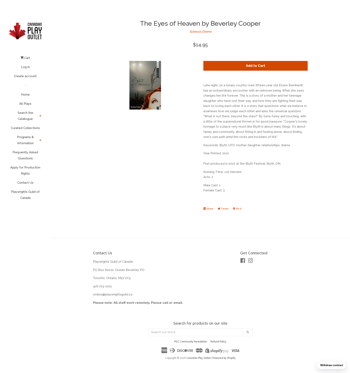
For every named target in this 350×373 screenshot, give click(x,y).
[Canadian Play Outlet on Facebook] (242, 261)
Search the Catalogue (25, 116)
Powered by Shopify (224, 358)
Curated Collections (25, 128)
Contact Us (25, 182)
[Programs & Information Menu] (40, 140)
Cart (26, 58)
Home (25, 94)
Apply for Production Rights (25, 170)
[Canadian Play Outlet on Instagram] (250, 261)
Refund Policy (218, 341)
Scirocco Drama (200, 31)
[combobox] (195, 332)
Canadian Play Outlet (198, 358)
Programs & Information (25, 140)
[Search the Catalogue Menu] (40, 116)
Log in (25, 67)
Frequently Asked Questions (25, 155)
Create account (25, 76)
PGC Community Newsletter (190, 341)
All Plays (25, 104)
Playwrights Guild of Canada (25, 195)
